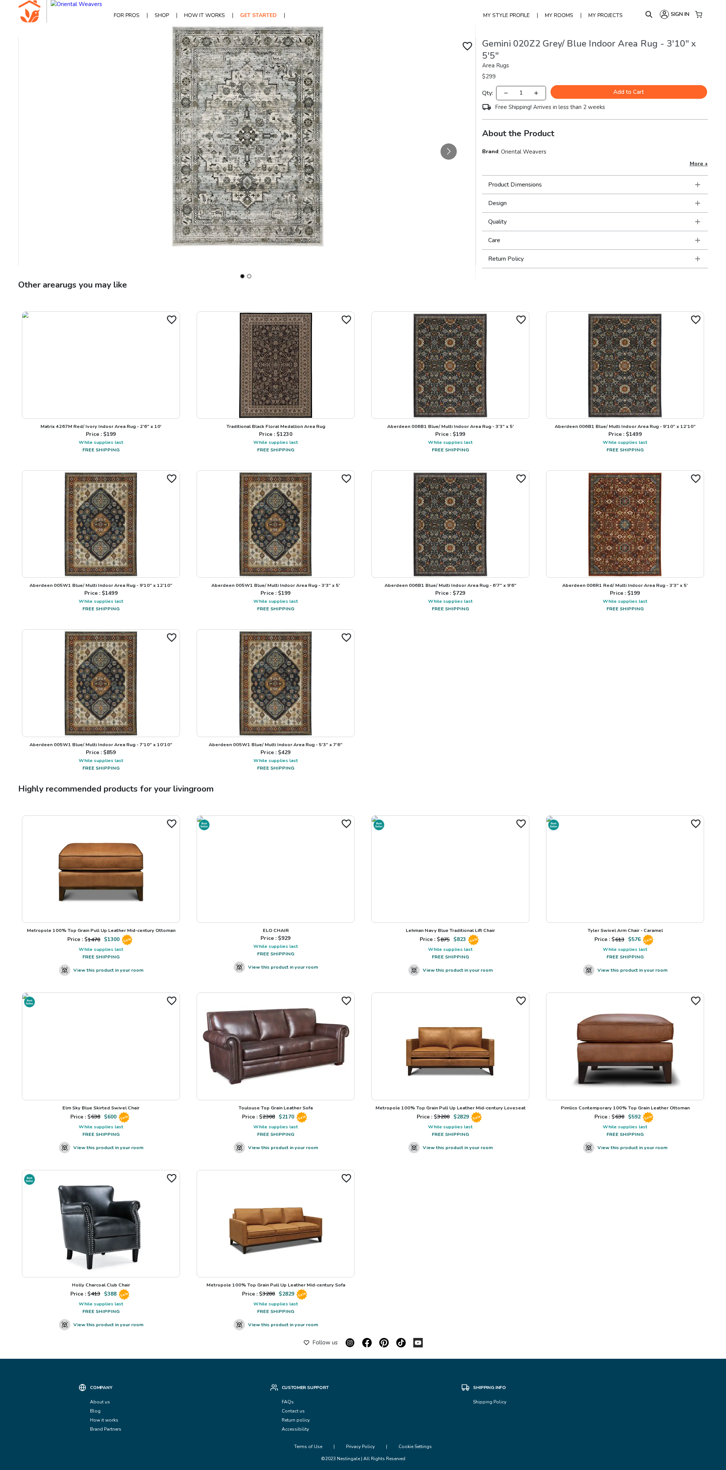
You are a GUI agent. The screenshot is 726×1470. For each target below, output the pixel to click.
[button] (595, 185)
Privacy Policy (360, 1447)
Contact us (294, 1411)
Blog (95, 1411)
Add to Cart (628, 92)
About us (100, 1402)
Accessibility (295, 1429)
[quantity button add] (536, 93)
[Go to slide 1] (242, 276)
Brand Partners (105, 1429)
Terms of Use (308, 1447)
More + (699, 163)
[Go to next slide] (449, 151)
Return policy (296, 1420)
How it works (104, 1420)
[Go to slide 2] (249, 276)
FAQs (288, 1402)
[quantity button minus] (505, 93)
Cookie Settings (415, 1447)
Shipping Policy (489, 1402)
